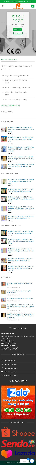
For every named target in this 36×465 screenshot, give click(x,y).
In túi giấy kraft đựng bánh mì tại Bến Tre (19, 284)
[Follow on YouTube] (16, 348)
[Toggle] (3, 76)
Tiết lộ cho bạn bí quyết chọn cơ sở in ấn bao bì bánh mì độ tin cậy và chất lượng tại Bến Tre (20, 315)
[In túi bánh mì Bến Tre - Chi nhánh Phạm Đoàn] (18, 6)
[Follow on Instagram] (6, 348)
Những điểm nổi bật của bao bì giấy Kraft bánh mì (19, 291)
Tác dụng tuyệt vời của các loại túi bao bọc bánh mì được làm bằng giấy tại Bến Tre (20, 306)
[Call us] (13, 348)
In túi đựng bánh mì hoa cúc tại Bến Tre (20, 298)
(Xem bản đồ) (5, 338)
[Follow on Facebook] (3, 348)
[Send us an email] (9, 348)
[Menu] (2, 6)
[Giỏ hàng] (33, 6)
